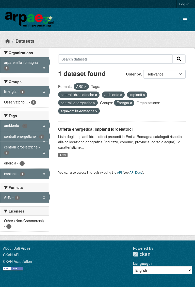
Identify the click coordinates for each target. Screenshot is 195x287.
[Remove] (85, 87)
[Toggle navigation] (185, 19)
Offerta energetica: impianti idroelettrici (95, 129)
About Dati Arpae (16, 248)
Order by (133, 74)
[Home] (7, 41)
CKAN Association (17, 261)
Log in (184, 4)
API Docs (135, 172)
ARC (63, 155)
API (119, 172)
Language (142, 263)
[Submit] (179, 59)
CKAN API (11, 254)
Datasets (25, 41)
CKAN (141, 254)
